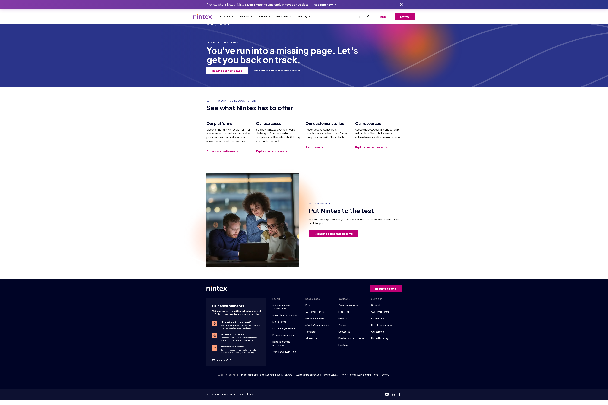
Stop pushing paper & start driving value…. (317, 374)
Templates (311, 331)
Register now (323, 4)
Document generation (284, 328)
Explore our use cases (270, 151)
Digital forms (279, 321)
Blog (307, 305)
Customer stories (314, 311)
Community (377, 318)
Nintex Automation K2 (232, 334)
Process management (283, 335)
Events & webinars (314, 318)
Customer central (380, 311)
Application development (285, 315)
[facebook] (400, 394)
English (368, 16)
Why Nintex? (220, 360)
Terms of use (226, 394)
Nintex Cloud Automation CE (236, 322)
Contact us (344, 331)
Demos (404, 16)
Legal (251, 394)
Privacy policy (240, 394)
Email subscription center (351, 338)
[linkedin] (393, 394)
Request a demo (385, 288)
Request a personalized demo (333, 233)
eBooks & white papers (317, 325)
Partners (263, 16)
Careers (342, 325)
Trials (383, 16)
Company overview (348, 305)
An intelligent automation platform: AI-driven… (366, 374)
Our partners (377, 331)
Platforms (225, 16)
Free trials (343, 345)
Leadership (344, 311)
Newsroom (344, 318)
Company (302, 16)
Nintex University (379, 338)
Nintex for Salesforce (232, 346)
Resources (282, 16)
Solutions (244, 16)
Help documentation (382, 325)
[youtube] (387, 394)
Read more (313, 147)
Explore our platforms (221, 151)
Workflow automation (284, 351)
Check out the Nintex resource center (276, 70)
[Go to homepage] (202, 16)
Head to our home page (227, 70)
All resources (312, 338)
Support (375, 305)
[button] (359, 16)
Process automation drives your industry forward (266, 374)
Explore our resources (369, 147)
